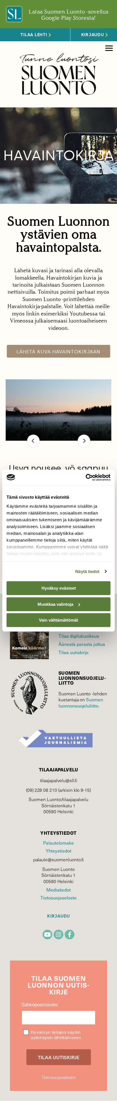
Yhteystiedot (58, 851)
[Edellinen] (33, 440)
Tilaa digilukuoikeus (78, 636)
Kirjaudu (58, 916)
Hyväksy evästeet (58, 588)
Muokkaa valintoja (55, 604)
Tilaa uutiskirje (73, 652)
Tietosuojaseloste (58, 898)
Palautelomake (58, 843)
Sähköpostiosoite (39, 1004)
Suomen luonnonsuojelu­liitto (80, 702)
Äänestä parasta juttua (81, 644)
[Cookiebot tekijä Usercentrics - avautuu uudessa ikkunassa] (85, 477)
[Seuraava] (84, 440)
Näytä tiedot (87, 571)
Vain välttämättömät (58, 620)
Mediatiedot (58, 890)
